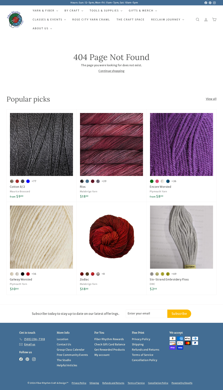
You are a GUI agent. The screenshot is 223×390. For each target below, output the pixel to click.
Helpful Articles (67, 365)
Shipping (138, 344)
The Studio (64, 360)
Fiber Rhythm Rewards (109, 339)
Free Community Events (72, 354)
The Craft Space (131, 19)
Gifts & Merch (141, 10)
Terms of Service (142, 354)
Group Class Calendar (71, 349)
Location (62, 339)
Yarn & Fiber (44, 10)
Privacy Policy (141, 339)
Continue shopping (111, 71)
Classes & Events (48, 19)
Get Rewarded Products (109, 349)
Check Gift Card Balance (109, 344)
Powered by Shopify (182, 383)
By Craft (72, 10)
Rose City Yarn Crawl (91, 19)
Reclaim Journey (166, 19)
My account (102, 354)
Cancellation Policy (144, 360)
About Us (41, 28)
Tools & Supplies (105, 10)
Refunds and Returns (145, 349)
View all (211, 99)
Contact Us (64, 344)
